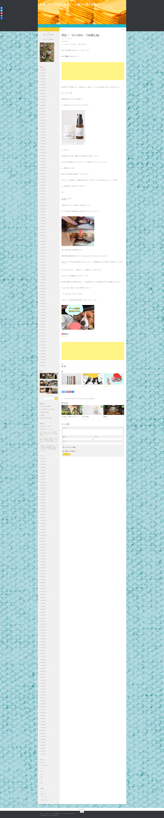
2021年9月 (43, 244)
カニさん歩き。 (44, 432)
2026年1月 (43, 90)
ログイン (43, 791)
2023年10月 (43, 170)
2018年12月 (43, 341)
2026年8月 (43, 69)
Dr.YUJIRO (84, 385)
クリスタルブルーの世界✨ (47, 438)
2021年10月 (43, 241)
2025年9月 (43, 102)
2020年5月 (43, 291)
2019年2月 (43, 336)
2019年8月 (43, 318)
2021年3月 (43, 262)
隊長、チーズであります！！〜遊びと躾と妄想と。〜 (72, 4)
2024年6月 (43, 146)
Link (45, 25)
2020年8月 (43, 282)
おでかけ (43, 762)
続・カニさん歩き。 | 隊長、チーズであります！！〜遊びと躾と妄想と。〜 (49, 434)
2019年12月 (43, 306)
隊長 (64, 38)
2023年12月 (43, 164)
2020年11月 (43, 273)
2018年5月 (43, 362)
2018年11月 (43, 344)
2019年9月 (43, 315)
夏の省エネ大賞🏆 (45, 412)
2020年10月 (43, 276)
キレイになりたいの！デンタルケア (111, 385)
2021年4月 (43, 259)
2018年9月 (43, 350)
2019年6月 (43, 324)
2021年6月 (43, 253)
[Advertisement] (92, 71)
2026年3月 (43, 84)
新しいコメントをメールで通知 (69, 447)
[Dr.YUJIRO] (92, 379)
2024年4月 (43, 152)
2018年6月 (43, 359)
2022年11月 (43, 203)
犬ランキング (64, 336)
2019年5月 (43, 327)
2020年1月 (43, 303)
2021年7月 (43, 250)
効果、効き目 (91, 398)
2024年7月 (43, 143)
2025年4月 (43, 117)
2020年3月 (43, 297)
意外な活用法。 (86, 416)
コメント (65, 427)
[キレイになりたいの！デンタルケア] (114, 379)
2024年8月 (43, 140)
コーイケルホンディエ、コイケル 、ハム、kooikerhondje (78, 398)
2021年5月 (43, 256)
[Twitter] (1, 10)
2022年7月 (43, 214)
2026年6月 (43, 75)
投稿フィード (44, 794)
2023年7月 (43, 179)
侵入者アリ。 (44, 426)
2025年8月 (43, 105)
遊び (42, 783)
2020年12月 (43, 271)
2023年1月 (43, 197)
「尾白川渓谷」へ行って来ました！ (48, 409)
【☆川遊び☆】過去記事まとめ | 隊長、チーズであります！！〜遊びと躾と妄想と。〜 (49, 440)
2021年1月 (43, 268)
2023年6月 (43, 182)
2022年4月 (43, 223)
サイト (64, 441)
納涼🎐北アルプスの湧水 (46, 418)
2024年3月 (43, 155)
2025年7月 (43, 108)
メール (96, 436)
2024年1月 (43, 161)
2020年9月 (43, 279)
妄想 (42, 777)
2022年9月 (43, 208)
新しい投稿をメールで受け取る (69, 451)
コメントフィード (45, 797)
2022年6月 (43, 217)
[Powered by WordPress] (44, 815)
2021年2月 (43, 265)
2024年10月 (43, 134)
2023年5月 (43, 185)
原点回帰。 (43, 415)
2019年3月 (43, 333)
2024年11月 (43, 132)
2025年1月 (43, 126)
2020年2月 (43, 300)
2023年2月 (43, 194)
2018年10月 (43, 347)
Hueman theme (55, 815)
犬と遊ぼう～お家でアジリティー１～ (70, 416)
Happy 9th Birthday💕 (45, 406)
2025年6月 (43, 111)
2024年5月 (43, 149)
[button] (43, 376)
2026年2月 (43, 87)
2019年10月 (43, 312)
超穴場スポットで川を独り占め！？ (48, 445)
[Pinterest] (1, 13)
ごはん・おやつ (44, 765)
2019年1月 (43, 339)
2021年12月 (43, 235)
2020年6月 (43, 288)
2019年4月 (43, 330)
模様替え (105, 416)
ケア (62, 29)
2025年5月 (43, 114)
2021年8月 (43, 247)
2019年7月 (43, 321)
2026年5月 (43, 78)
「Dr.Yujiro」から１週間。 (66, 385)
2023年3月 (43, 191)
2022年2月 (43, 229)
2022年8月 (43, 211)
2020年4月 (43, 294)
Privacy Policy (82, 809)
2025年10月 (43, 99)
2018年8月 (43, 353)
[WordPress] (1, 15)
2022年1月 (43, 232)
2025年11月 (43, 96)
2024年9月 (43, 137)
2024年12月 (43, 129)
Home (41, 25)
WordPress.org (44, 800)
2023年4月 (43, 188)
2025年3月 (43, 120)
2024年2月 (43, 158)
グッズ (42, 771)
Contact (49, 25)
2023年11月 (43, 167)
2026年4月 (43, 81)
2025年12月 (43, 93)
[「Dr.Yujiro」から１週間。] (71, 379)
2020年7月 (43, 285)
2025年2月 (43, 123)
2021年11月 (43, 238)
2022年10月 (43, 205)
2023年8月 (43, 176)
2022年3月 (43, 226)
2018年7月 (43, 356)
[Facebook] (1, 8)
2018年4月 (43, 365)
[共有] (1, 18)
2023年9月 (43, 173)
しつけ (42, 768)
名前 (64, 436)
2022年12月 (43, 200)
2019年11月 (43, 309)
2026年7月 (43, 72)
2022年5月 (43, 220)
